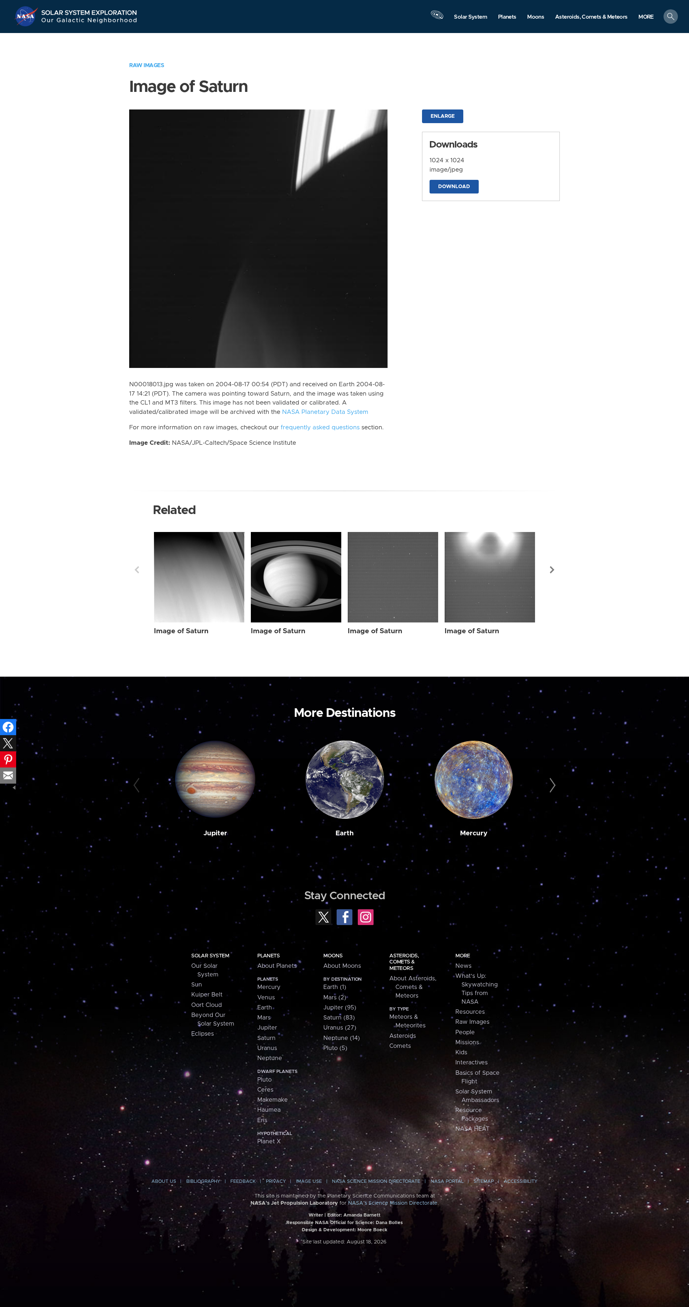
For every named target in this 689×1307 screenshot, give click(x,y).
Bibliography (203, 1181)
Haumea (269, 1110)
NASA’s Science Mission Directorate (392, 1203)
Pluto (264, 1080)
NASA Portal (447, 1181)
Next (552, 570)
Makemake (272, 1100)
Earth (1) (334, 987)
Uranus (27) (339, 1028)
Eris (262, 1120)
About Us (163, 1181)
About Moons (342, 966)
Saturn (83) (339, 1018)
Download (454, 186)
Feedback (243, 1181)
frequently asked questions (320, 427)
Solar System (210, 955)
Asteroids (402, 1036)
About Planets (277, 966)
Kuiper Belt (206, 995)
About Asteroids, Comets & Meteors (412, 987)
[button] (646, 17)
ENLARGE (443, 116)
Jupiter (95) (339, 1007)
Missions (467, 1042)
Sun (196, 985)
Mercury (473, 833)
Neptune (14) (341, 1038)
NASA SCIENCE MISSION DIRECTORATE (376, 1181)
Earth (345, 833)
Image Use (309, 1181)
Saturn (266, 1038)
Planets (268, 955)
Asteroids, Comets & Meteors (404, 962)
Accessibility (521, 1181)
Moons (332, 955)
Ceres (265, 1090)
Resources (470, 1012)
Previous (136, 570)
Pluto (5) (335, 1048)
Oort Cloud (206, 1005)
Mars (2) (334, 997)
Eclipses (202, 1034)
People (465, 1032)
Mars (264, 1018)
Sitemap (484, 1181)
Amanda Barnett (361, 1215)
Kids (461, 1052)
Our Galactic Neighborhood (89, 21)
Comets (400, 1046)
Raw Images (146, 65)
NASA (27, 16)
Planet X (269, 1141)
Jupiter (215, 833)
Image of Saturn (181, 631)
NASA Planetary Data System (325, 412)
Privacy (276, 1181)
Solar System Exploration (89, 10)
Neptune (269, 1058)
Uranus (267, 1048)
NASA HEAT (472, 1129)
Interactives (471, 1062)
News (463, 966)
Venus (266, 997)
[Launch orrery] (437, 18)
